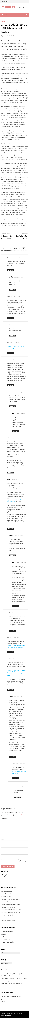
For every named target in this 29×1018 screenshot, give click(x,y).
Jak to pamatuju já (7, 891)
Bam (10, 1015)
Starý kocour (4, 912)
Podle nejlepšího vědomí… (13, 899)
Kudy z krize (4, 978)
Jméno (3, 839)
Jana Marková (6, 36)
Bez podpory (4, 934)
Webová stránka (6, 853)
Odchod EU (4, 981)
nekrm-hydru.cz (5, 877)
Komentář (4, 818)
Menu (5, 15)
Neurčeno (3, 21)
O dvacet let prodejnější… (7, 942)
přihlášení (19, 8)
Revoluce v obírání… (6, 937)
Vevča (2, 894)
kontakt (26, 8)
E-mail (2, 846)
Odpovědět (10, 270)
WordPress (4, 1015)
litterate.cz (8, 7)
